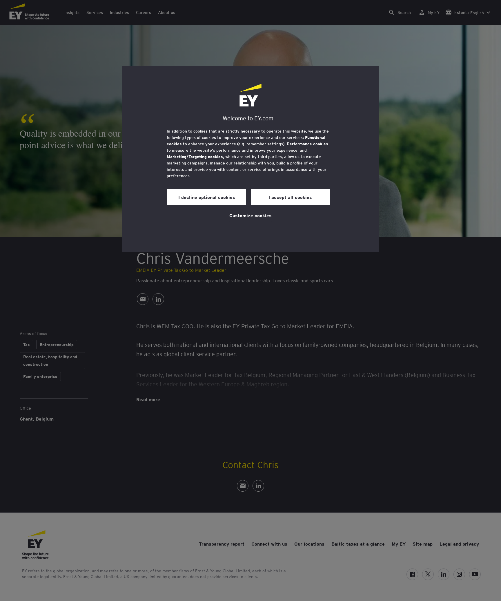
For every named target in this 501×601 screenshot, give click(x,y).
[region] (250, 159)
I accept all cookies (290, 197)
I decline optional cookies (206, 197)
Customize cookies (250, 215)
